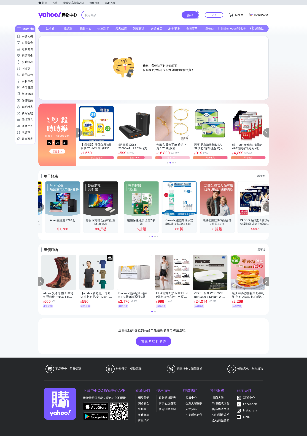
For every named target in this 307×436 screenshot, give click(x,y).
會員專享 (192, 28)
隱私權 (142, 409)
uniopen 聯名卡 (236, 28)
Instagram (250, 410)
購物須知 (143, 420)
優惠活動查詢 (167, 409)
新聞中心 (249, 397)
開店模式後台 (220, 409)
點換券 (50, 28)
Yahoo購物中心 (57, 15)
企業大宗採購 (194, 403)
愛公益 (209, 28)
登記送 (68, 28)
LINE (246, 417)
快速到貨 (103, 28)
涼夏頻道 (138, 28)
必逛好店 (156, 28)
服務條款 (143, 415)
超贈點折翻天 (167, 397)
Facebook (250, 404)
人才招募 (191, 409)
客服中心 (191, 397)
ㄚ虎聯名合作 (194, 415)
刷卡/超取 (174, 28)
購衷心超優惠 (167, 403)
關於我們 (143, 397)
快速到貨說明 (220, 415)
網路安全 (143, 403)
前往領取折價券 (154, 341)
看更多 (261, 176)
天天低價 (121, 28)
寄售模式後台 (220, 403)
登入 (214, 15)
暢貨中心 (85, 28)
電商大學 (218, 397)
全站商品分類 (220, 420)
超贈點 (259, 28)
